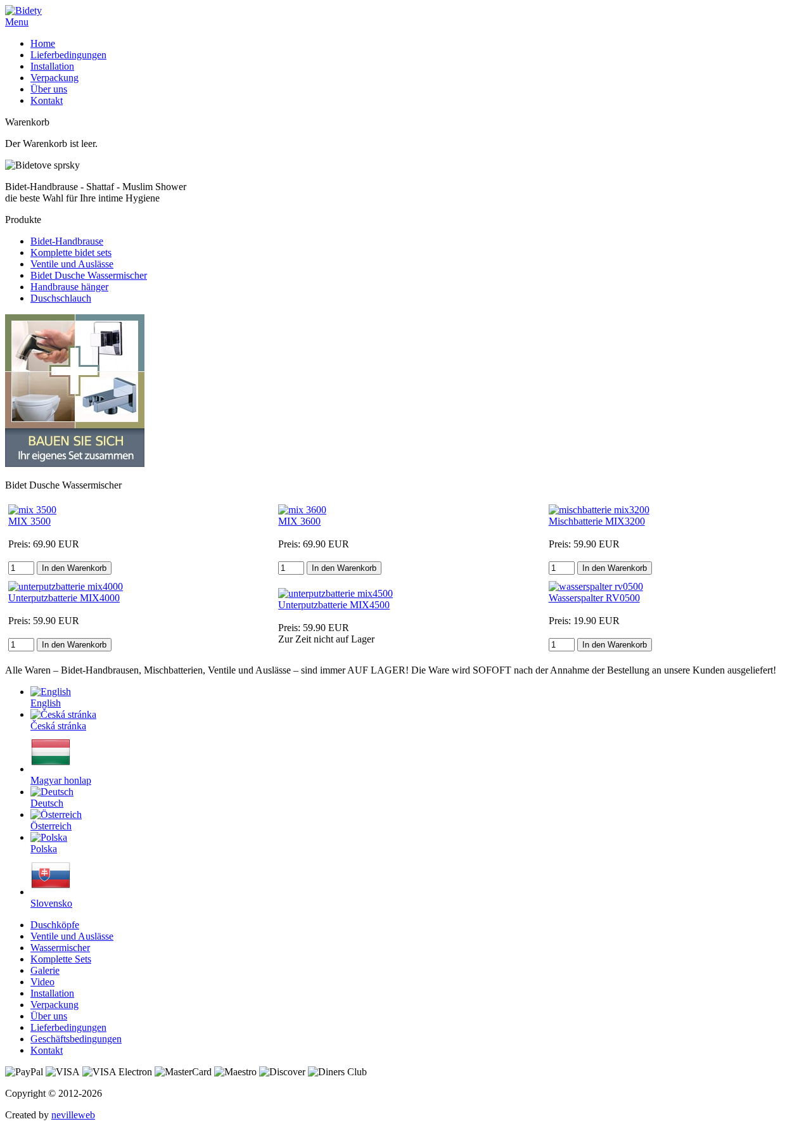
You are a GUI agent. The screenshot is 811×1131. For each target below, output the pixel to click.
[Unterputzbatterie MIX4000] (65, 586)
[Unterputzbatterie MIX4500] (335, 593)
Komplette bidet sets (71, 252)
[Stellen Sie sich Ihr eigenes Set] (74, 463)
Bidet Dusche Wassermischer (88, 275)
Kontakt (46, 100)
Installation (52, 66)
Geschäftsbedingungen (76, 1038)
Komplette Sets (60, 959)
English (45, 703)
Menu (17, 21)
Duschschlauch (60, 298)
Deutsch (46, 803)
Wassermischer (60, 947)
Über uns (48, 89)
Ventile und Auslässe (71, 264)
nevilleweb (73, 1114)
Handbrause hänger (69, 286)
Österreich (51, 826)
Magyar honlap (60, 780)
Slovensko (51, 903)
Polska (43, 848)
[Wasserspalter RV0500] (596, 586)
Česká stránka (58, 725)
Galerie (45, 970)
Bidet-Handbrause (66, 241)
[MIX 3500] (32, 509)
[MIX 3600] (302, 509)
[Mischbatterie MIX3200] (599, 509)
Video (42, 981)
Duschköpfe (54, 924)
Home (42, 43)
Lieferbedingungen (68, 54)
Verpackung (54, 77)
